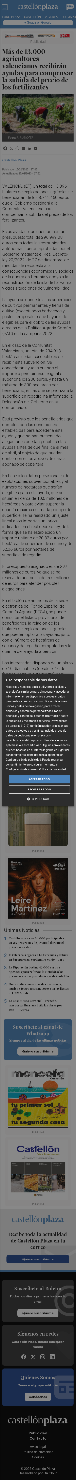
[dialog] (38, 740)
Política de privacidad (52, 769)
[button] (38, 799)
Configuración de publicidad (23, 759)
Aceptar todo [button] (39, 779)
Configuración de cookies (22, 769)
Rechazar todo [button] (39, 789)
